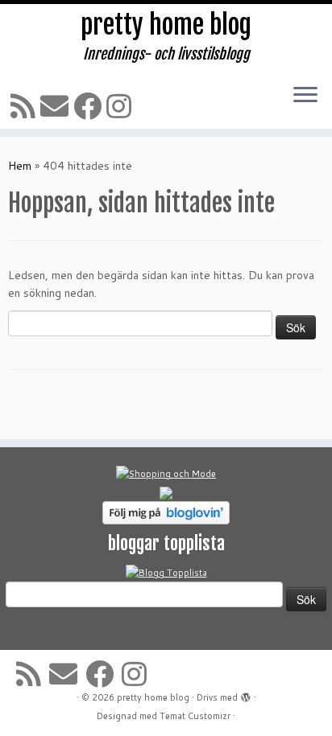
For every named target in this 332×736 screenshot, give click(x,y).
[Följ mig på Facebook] (89, 105)
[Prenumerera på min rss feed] (25, 105)
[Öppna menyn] (305, 96)
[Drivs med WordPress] (245, 694)
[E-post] (56, 105)
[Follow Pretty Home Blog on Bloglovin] (166, 511)
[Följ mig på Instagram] (121, 105)
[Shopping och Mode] (166, 473)
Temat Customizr (195, 715)
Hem (19, 166)
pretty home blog (166, 25)
